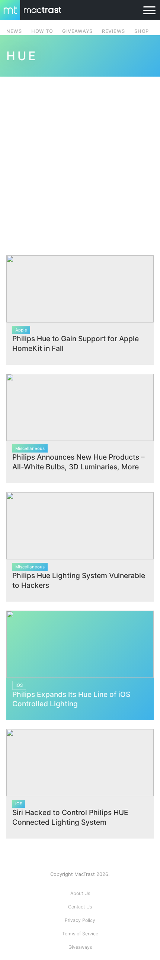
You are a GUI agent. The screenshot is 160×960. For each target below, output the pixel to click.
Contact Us (80, 907)
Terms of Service (80, 933)
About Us (80, 893)
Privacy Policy (80, 920)
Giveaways (80, 947)
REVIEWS (113, 31)
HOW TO (42, 31)
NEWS (14, 31)
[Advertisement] (80, 161)
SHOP (141, 31)
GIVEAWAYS (77, 31)
